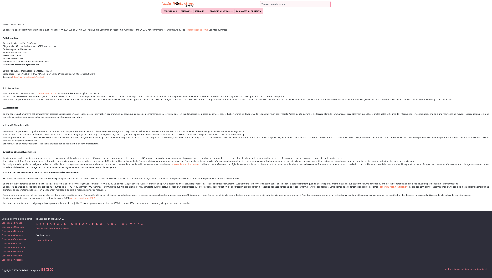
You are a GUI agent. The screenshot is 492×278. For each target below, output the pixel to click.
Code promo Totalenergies (14, 239)
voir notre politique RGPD (82, 198)
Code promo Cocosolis (12, 259)
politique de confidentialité (474, 269)
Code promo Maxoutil (12, 251)
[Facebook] (43, 270)
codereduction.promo (197, 29)
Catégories (186, 11)
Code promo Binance (12, 222)
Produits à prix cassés (221, 11)
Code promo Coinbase (12, 235)
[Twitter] (47, 270)
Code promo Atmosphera (14, 247)
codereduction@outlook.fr (393, 186)
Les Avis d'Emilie (44, 240)
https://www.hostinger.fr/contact (28, 77)
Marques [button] (200, 11)
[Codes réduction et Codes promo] (177, 4)
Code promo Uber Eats (13, 227)
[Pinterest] (51, 270)
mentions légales (452, 269)
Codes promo (170, 11)
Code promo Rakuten (12, 243)
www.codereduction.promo (185, 164)
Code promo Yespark (12, 255)
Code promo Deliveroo (13, 231)
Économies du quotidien (248, 11)
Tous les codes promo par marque (52, 228)
